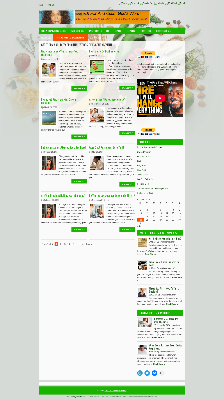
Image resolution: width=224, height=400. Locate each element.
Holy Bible (118, 30)
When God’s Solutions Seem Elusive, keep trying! (165, 347)
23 (179, 216)
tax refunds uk (122, 397)
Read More (79, 88)
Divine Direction (77, 30)
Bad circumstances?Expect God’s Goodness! (63, 147)
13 (161, 213)
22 (173, 216)
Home (41, 4)
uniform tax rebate (150, 397)
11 (147, 213)
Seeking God (46, 37)
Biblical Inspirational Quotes (53, 30)
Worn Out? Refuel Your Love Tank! (106, 147)
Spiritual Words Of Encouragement (70, 37)
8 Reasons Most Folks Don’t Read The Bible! (166, 320)
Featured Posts (95, 30)
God (107, 30)
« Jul (139, 226)
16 (179, 213)
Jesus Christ (146, 30)
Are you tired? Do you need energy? (107, 99)
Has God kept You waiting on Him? (165, 238)
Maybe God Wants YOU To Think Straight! (164, 290)
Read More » (150, 254)
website (105, 397)
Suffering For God (97, 37)
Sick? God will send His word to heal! (164, 263)
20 (161, 216)
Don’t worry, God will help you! (104, 51)
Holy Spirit (131, 30)
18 (147, 216)
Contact (51, 4)
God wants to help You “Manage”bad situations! (59, 53)
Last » (89, 244)
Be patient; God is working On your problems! (59, 101)
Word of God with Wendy (115, 390)
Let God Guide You (163, 30)
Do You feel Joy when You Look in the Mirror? (112, 195)
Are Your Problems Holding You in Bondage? (63, 195)
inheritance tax (134, 397)
